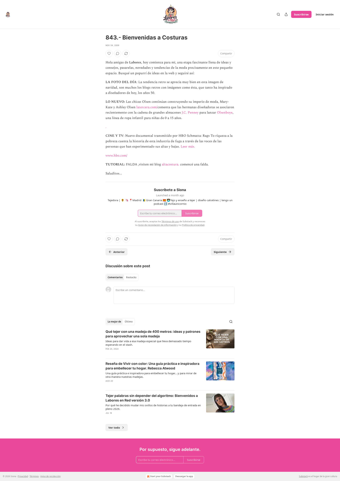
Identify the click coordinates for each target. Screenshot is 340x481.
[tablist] (122, 277)
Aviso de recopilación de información (157, 225)
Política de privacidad (193, 225)
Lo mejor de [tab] (114, 321)
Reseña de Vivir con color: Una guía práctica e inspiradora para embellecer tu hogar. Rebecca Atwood (152, 366)
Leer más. (188, 146)
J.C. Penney (190, 112)
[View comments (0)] (117, 53)
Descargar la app (184, 476)
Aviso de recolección (50, 476)
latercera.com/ (146, 107)
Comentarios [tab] (115, 277)
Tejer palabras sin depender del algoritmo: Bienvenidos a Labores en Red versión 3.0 (152, 398)
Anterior (119, 252)
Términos (34, 476)
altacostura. (170, 164)
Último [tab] (129, 321)
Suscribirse (301, 14)
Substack (303, 476)
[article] (170, 342)
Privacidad (23, 476)
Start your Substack (160, 476)
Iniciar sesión (325, 14)
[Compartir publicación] (286, 14)
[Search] (278, 14)
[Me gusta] (109, 53)
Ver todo (114, 427)
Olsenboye (225, 112)
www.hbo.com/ (116, 155)
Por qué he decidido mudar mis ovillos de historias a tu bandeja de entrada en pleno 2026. (153, 407)
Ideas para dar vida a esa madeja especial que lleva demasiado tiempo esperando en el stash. (148, 342)
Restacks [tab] (131, 277)
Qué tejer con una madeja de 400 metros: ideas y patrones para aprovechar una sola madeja (153, 334)
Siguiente (220, 252)
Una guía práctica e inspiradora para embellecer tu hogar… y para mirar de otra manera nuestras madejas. (151, 374)
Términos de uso (170, 221)
